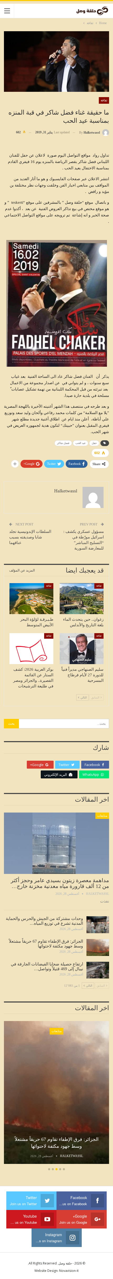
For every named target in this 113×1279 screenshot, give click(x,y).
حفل (94, 443)
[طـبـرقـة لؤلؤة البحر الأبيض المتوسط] (31, 598)
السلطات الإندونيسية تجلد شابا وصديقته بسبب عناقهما (30, 537)
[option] (56, 1093)
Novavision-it (69, 1270)
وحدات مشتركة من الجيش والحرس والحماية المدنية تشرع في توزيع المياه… (44, 921)
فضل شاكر (63, 443)
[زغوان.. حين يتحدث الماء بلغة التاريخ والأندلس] (82, 598)
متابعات (102, 816)
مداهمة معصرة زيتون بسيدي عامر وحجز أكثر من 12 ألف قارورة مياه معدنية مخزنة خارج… (60, 883)
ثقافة (104, 100)
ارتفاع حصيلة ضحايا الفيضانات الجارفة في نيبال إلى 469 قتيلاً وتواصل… (47, 966)
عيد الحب (80, 443)
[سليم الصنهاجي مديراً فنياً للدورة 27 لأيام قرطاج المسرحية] (82, 648)
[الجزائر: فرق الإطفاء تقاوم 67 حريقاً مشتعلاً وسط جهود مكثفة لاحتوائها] (97, 947)
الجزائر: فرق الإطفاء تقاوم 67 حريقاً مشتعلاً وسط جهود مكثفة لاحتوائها (46, 943)
